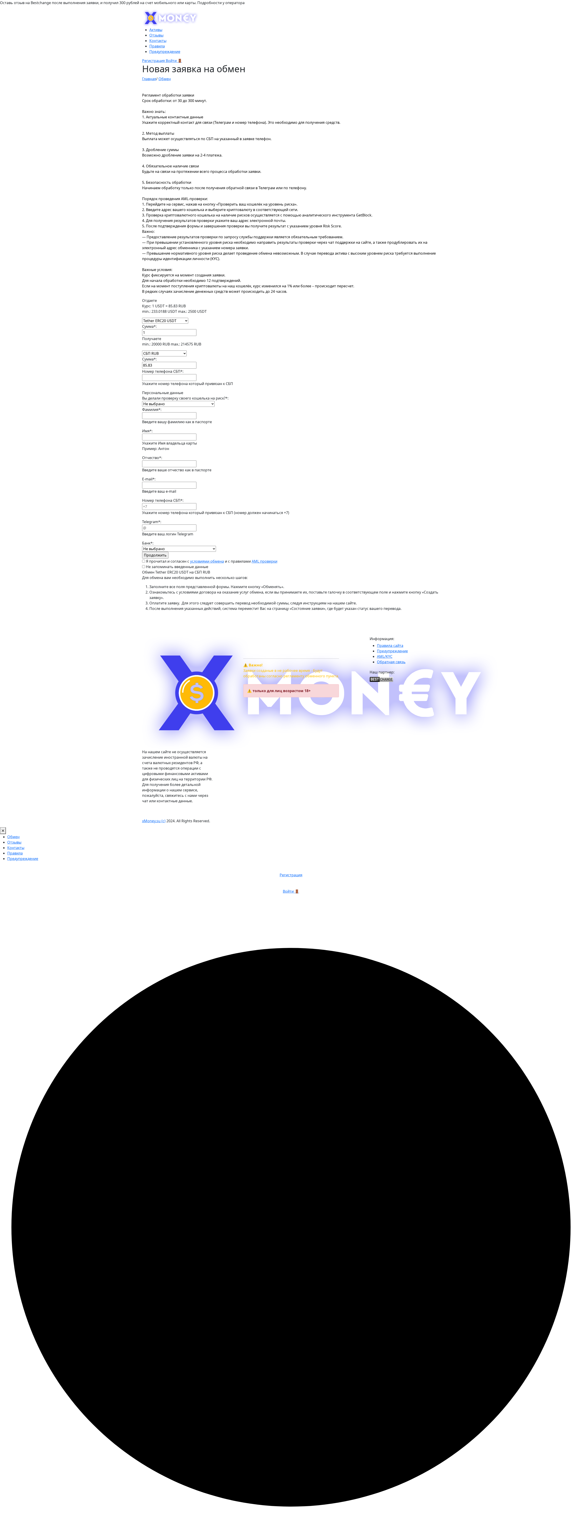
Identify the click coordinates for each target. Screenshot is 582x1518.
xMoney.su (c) (154, 820)
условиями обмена (207, 561)
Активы (155, 29)
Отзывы (156, 35)
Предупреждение (164, 51)
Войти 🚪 (174, 60)
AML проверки (264, 561)
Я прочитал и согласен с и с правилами (211, 561)
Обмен (164, 78)
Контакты (157, 40)
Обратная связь (391, 661)
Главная (149, 78)
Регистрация (154, 60)
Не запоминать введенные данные (176, 566)
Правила (157, 46)
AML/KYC (384, 656)
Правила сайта (390, 645)
